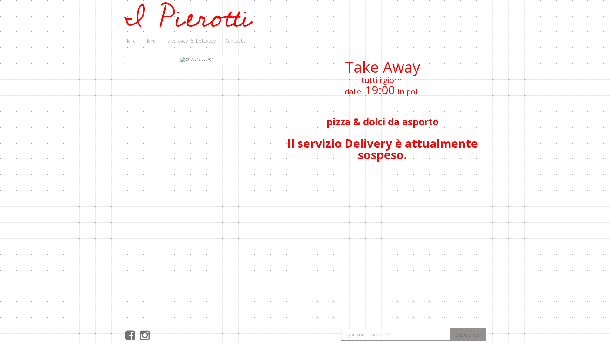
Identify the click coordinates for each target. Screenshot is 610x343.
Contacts (236, 41)
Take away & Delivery (190, 41)
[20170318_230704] (196, 59)
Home (130, 41)
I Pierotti (188, 17)
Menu (150, 41)
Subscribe (467, 334)
